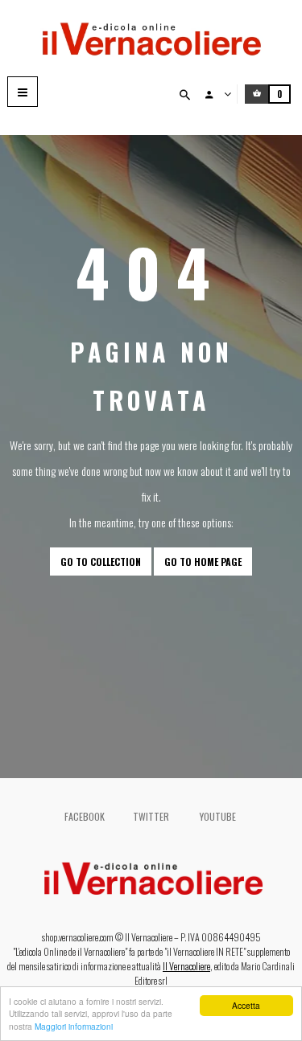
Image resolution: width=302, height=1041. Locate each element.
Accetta (246, 1005)
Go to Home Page (203, 561)
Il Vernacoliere (186, 966)
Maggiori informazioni (74, 1026)
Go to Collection (100, 561)
